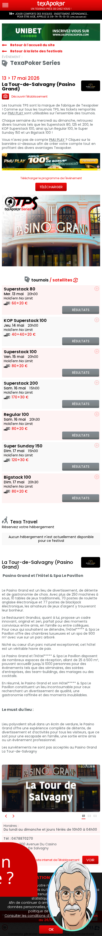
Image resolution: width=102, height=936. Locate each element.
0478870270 (22, 839)
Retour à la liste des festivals (36, 51)
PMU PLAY (16, 113)
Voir (90, 859)
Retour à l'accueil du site (32, 45)
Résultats (80, 310)
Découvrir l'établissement (29, 96)
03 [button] (95, 816)
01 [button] (83, 816)
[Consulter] (51, 32)
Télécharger (51, 186)
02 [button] (89, 816)
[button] (5, 816)
